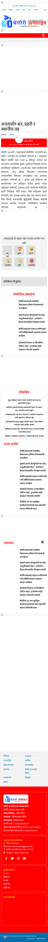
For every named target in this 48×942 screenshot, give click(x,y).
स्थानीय (6, 769)
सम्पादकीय (29, 765)
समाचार (11, 134)
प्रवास (5, 782)
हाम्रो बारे (29, 11)
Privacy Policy (36, 11)
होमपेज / (4, 134)
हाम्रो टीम (24, 11)
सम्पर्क (18, 10)
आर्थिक (27, 760)
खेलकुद (28, 777)
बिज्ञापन (11, 10)
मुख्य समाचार (8, 765)
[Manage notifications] (5, 937)
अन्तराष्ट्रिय (7, 760)
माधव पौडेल (28, 141)
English (28, 756)
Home (4, 10)
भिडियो (6, 756)
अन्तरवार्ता (7, 777)
